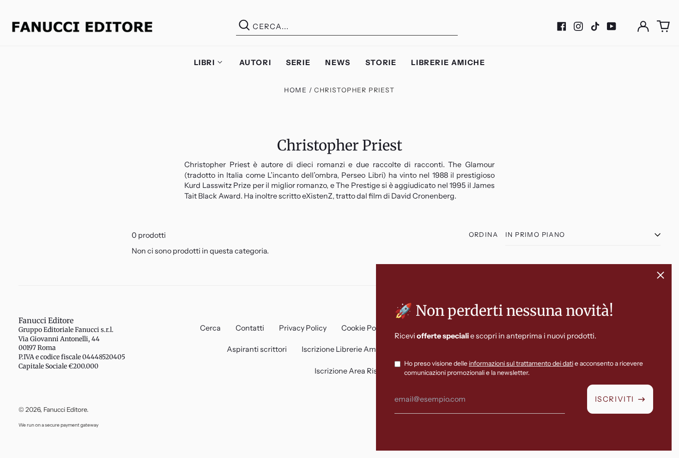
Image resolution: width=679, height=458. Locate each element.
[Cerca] (244, 26)
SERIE (298, 62)
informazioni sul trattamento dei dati (521, 363)
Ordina (483, 234)
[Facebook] (561, 26)
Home (295, 90)
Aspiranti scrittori (257, 349)
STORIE (381, 62)
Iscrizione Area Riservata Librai (367, 370)
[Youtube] (611, 26)
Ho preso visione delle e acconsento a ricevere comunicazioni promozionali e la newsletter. (523, 368)
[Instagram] (578, 26)
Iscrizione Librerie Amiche (346, 349)
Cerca (210, 327)
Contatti (250, 327)
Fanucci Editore (45, 320)
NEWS (337, 62)
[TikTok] (595, 26)
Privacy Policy (303, 327)
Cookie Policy (364, 327)
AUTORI (255, 62)
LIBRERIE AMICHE (448, 62)
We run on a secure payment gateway (58, 425)
